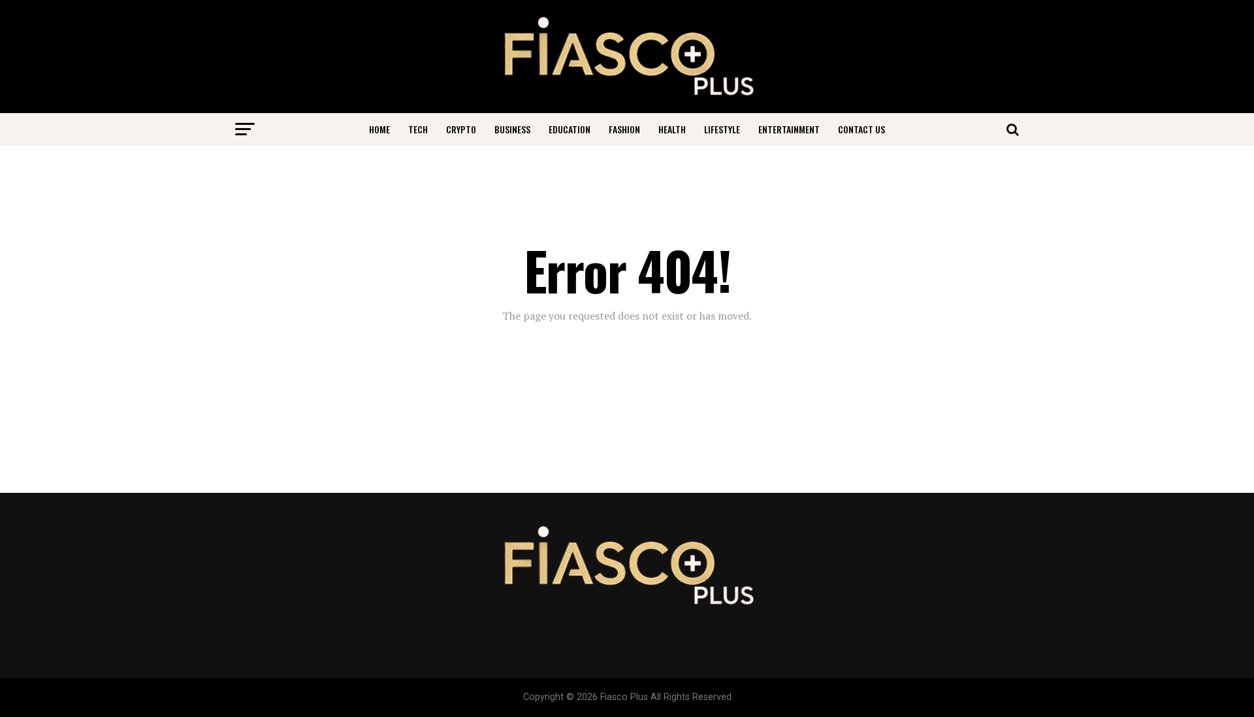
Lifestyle (722, 129)
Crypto (461, 129)
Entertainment (789, 129)
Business (512, 129)
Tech (418, 129)
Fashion (624, 129)
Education (569, 129)
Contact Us (861, 129)
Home (379, 129)
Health (672, 129)
